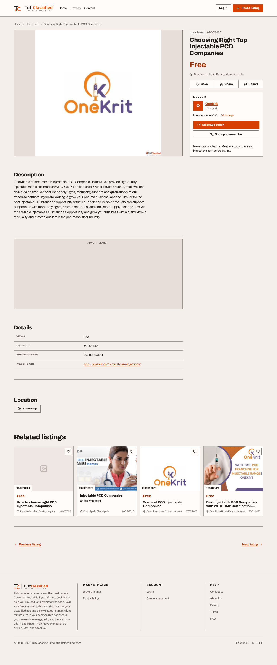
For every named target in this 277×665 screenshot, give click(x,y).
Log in (223, 8)
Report (253, 84)
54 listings (227, 115)
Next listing (250, 544)
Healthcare (197, 32)
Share (229, 84)
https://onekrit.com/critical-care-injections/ (112, 364)
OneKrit (211, 103)
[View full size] (98, 93)
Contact (89, 8)
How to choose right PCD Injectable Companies (37, 504)
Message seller (213, 124)
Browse (75, 8)
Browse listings (92, 591)
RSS (260, 642)
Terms (214, 611)
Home (63, 8)
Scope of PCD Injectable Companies (162, 504)
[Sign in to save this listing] (68, 451)
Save (204, 84)
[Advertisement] (98, 276)
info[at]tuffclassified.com (65, 642)
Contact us (217, 591)
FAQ (213, 618)
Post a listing (91, 598)
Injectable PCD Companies (101, 495)
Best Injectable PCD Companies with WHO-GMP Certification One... (231, 506)
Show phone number (229, 134)
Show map (30, 408)
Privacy (215, 605)
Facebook (242, 642)
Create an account (158, 598)
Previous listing (30, 544)
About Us (216, 598)
